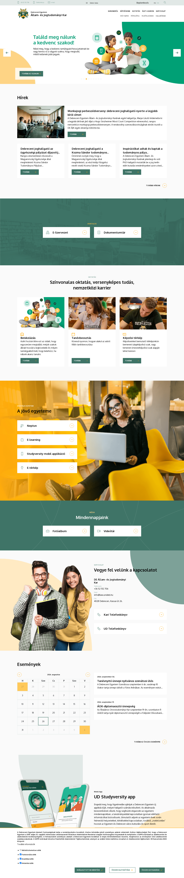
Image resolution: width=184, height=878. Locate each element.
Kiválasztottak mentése (88, 870)
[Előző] (7, 53)
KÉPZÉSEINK (125, 11)
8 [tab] (98, 79)
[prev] (19, 675)
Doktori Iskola (94, 3)
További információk (26, 844)
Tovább (73, 134)
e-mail (53, 2)
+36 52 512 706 (24, 2)
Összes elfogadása (150, 870)
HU (155, 3)
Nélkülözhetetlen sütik (31, 850)
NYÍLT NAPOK (124, 16)
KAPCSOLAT (161, 11)
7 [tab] (96, 79)
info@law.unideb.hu (103, 595)
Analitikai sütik (28, 859)
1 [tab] (81, 79)
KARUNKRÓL (113, 11)
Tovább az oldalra (30, 74)
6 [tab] (93, 79)
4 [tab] (88, 79)
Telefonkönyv (40, 2)
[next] (88, 675)
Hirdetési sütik (27, 863)
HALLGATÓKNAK (161, 16)
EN (158, 3)
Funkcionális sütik (29, 855)
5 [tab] (91, 79)
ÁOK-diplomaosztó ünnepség (116, 706)
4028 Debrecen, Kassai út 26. (108, 601)
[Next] (177, 53)
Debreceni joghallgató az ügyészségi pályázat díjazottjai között (40, 152)
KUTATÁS (136, 11)
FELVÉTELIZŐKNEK (148, 16)
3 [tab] (86, 79)
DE (87, 3)
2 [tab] (84, 79)
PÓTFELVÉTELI (135, 16)
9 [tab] (101, 79)
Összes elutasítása (121, 870)
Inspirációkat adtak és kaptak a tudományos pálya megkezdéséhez (142, 152)
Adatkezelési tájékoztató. (139, 839)
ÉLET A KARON (148, 11)
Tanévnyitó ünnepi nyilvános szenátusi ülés (125, 681)
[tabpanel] (92, 53)
